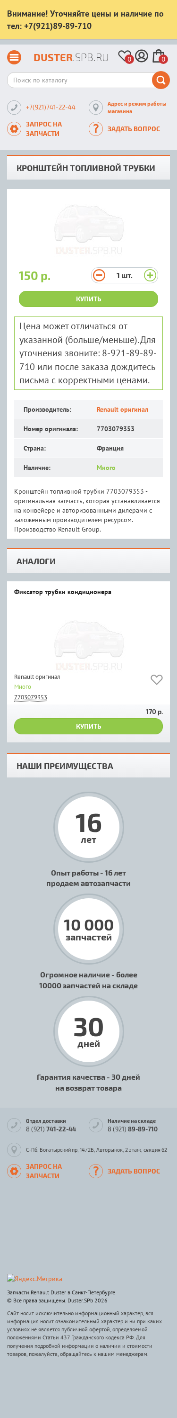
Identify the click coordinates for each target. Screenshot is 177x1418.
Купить (88, 299)
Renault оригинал (122, 409)
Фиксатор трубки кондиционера (62, 592)
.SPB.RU (71, 57)
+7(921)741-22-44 (51, 107)
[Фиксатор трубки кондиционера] (88, 641)
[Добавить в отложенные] (157, 681)
